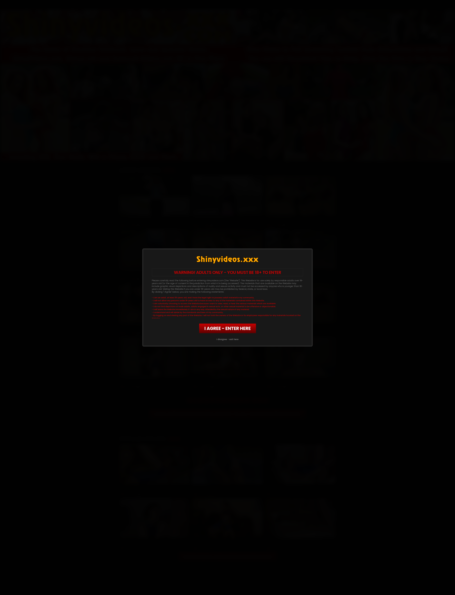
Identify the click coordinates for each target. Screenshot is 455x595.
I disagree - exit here (227, 339)
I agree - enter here (227, 328)
